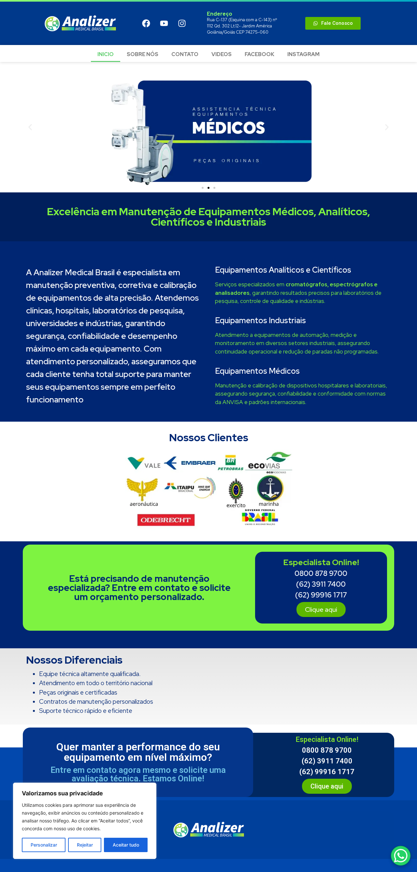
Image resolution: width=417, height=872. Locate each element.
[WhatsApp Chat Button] (400, 855)
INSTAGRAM (303, 54)
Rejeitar (85, 845)
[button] (30, 127)
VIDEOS (221, 54)
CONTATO (184, 54)
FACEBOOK (259, 54)
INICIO (105, 54)
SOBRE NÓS (142, 54)
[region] (84, 821)
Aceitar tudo (126, 845)
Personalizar (44, 845)
